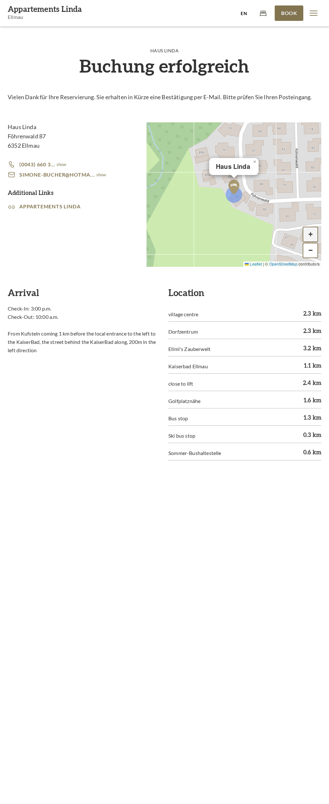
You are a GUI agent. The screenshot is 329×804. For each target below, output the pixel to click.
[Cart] (263, 13)
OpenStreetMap (283, 264)
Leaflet (255, 264)
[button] (313, 13)
